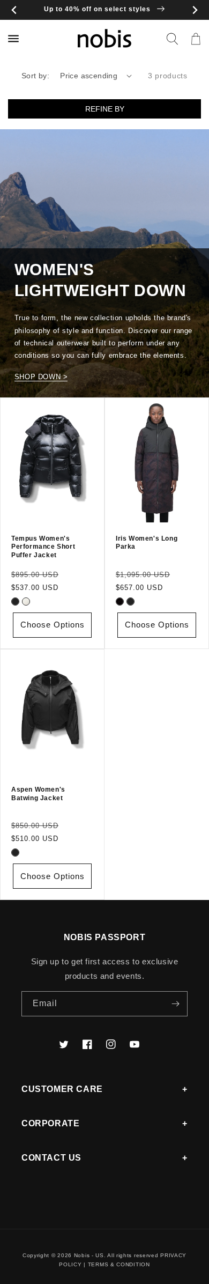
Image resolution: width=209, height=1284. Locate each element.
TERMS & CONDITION (119, 1264)
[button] (172, 39)
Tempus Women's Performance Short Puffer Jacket (43, 547)
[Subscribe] (175, 1003)
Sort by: (35, 75)
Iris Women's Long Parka (146, 543)
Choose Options (52, 624)
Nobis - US (89, 1255)
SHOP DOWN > (41, 377)
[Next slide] (195, 10)
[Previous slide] (14, 10)
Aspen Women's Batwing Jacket (38, 794)
